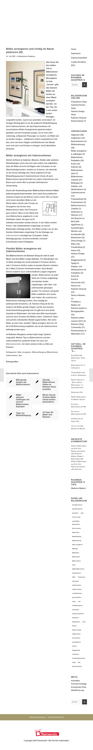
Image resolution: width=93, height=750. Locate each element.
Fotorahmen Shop (79, 102)
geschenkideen (76, 597)
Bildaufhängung (76, 536)
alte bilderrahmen (77, 505)
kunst (83, 622)
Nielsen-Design (78, 254)
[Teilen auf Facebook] (11, 368)
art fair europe (76, 517)
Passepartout (76, 638)
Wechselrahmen (77, 666)
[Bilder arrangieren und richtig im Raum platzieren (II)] (2, 375)
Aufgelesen (76, 138)
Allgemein (75, 135)
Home (73, 49)
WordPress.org (77, 690)
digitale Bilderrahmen (78, 569)
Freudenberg (76, 247)
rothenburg (75, 654)
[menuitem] (83, 5)
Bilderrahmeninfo (13, 344)
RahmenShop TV (78, 121)
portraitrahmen (76, 642)
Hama (73, 250)
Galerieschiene (12, 355)
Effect (73, 244)
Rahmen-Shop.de (78, 118)
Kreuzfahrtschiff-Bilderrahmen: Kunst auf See (78, 358)
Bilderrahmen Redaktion (26, 56)
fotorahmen (75, 581)
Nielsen (74, 626)
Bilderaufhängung (39, 352)
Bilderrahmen (76, 556)
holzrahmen (75, 609)
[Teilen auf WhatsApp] (32, 368)
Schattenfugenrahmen (78, 658)
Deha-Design (77, 241)
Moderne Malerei (78, 488)
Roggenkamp (77, 260)
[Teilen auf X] (22, 368)
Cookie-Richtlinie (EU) (78, 63)
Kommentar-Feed (78, 687)
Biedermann (76, 238)
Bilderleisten (75, 552)
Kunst (73, 276)
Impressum (76, 53)
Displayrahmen (76, 573)
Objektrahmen (76, 634)
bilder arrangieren (24, 352)
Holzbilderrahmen (77, 605)
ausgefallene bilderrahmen (76, 522)
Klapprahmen (76, 622)
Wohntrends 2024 (77, 392)
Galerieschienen (13, 235)
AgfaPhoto (75, 225)
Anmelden (75, 681)
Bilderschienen (52, 352)
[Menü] (83, 5)
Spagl (73, 263)
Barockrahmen (77, 141)
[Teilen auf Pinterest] (43, 368)
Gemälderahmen (77, 593)
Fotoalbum (75, 273)
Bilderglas (75, 183)
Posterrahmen (77, 202)
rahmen (74, 646)
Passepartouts (77, 199)
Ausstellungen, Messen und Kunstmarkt (77, 231)
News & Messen (78, 295)
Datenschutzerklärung (79, 58)
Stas (20, 355)
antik (82, 513)
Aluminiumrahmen (77, 509)
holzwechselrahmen (78, 613)
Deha (73, 565)
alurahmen (75, 513)
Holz (79, 601)
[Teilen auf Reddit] (54, 368)
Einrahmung (81, 577)
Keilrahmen (75, 617)
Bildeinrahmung (78, 144)
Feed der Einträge (79, 684)
